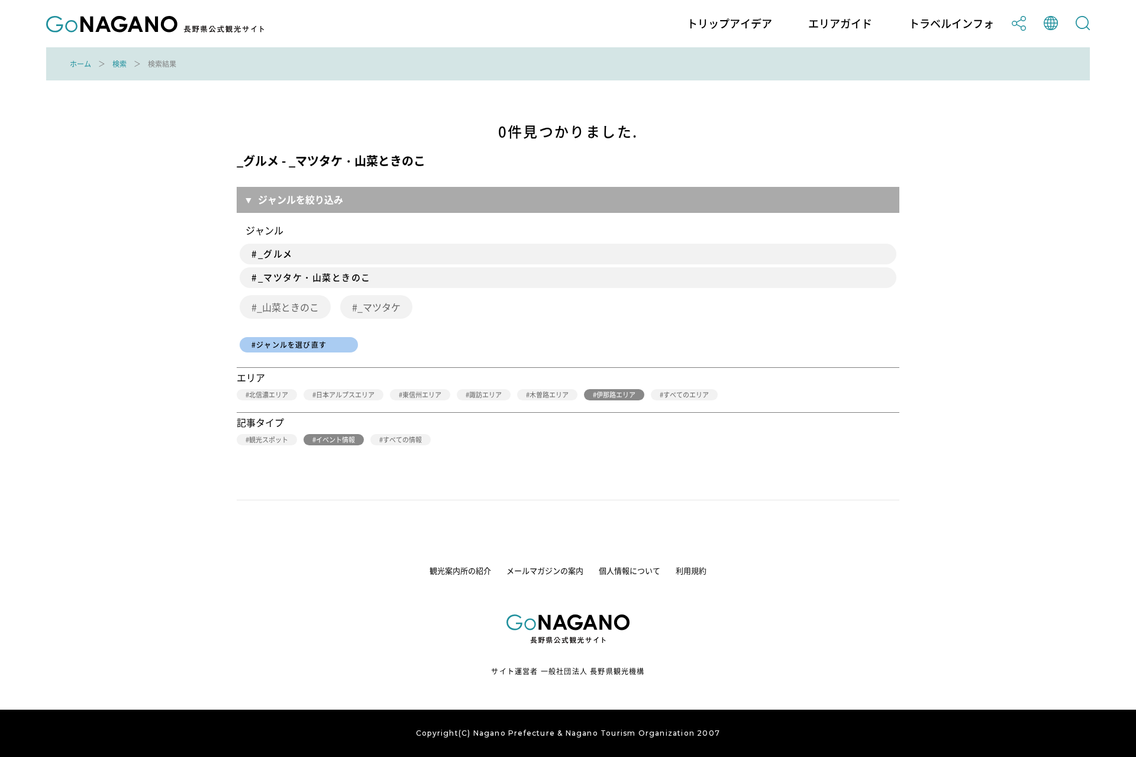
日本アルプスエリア (345, 395)
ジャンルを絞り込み (300, 199)
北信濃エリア (268, 395)
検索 (119, 64)
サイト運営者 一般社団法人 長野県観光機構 (567, 671)
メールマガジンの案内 (544, 570)
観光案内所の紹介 (460, 570)
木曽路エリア (549, 395)
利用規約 (691, 570)
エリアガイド (840, 23)
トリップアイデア (729, 23)
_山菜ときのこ (288, 307)
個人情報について (629, 570)
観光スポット (268, 440)
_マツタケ (379, 307)
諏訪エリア (485, 395)
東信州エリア (421, 395)
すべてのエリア (686, 395)
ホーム (80, 64)
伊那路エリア (615, 395)
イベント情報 (335, 440)
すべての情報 (402, 440)
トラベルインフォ (951, 23)
